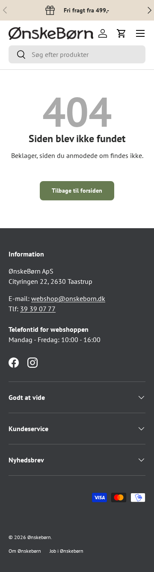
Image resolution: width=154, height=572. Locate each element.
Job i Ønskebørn (66, 551)
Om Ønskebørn (25, 551)
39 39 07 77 (38, 308)
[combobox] (77, 54)
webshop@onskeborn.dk (68, 298)
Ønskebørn (39, 537)
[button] (121, 33)
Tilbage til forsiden (77, 190)
